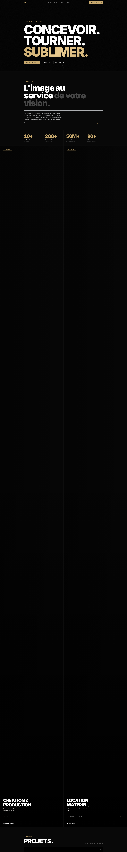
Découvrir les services (8, 823)
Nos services (47, 62)
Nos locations (59, 62)
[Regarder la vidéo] (63, 38)
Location (56, 2)
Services (50, 2)
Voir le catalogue (71, 823)
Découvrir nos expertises (95, 123)
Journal (62, 2)
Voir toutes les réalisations (93, 843)
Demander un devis (95, 2)
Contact (68, 2)
